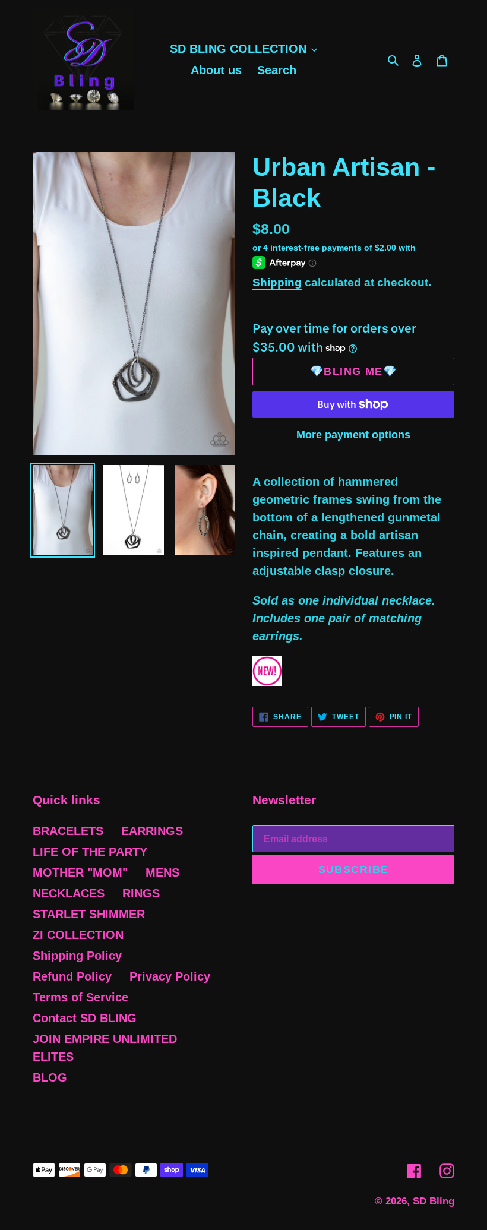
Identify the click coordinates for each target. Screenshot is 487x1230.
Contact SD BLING (85, 1018)
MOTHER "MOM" (80, 872)
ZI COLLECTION (78, 934)
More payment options (353, 435)
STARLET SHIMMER (89, 914)
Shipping (277, 282)
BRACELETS (68, 830)
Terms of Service (80, 997)
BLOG (50, 1077)
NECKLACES (69, 893)
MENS (162, 872)
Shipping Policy (77, 955)
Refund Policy (72, 976)
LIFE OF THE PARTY (90, 851)
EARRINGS (152, 830)
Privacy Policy (169, 976)
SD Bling (433, 1201)
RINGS (141, 893)
